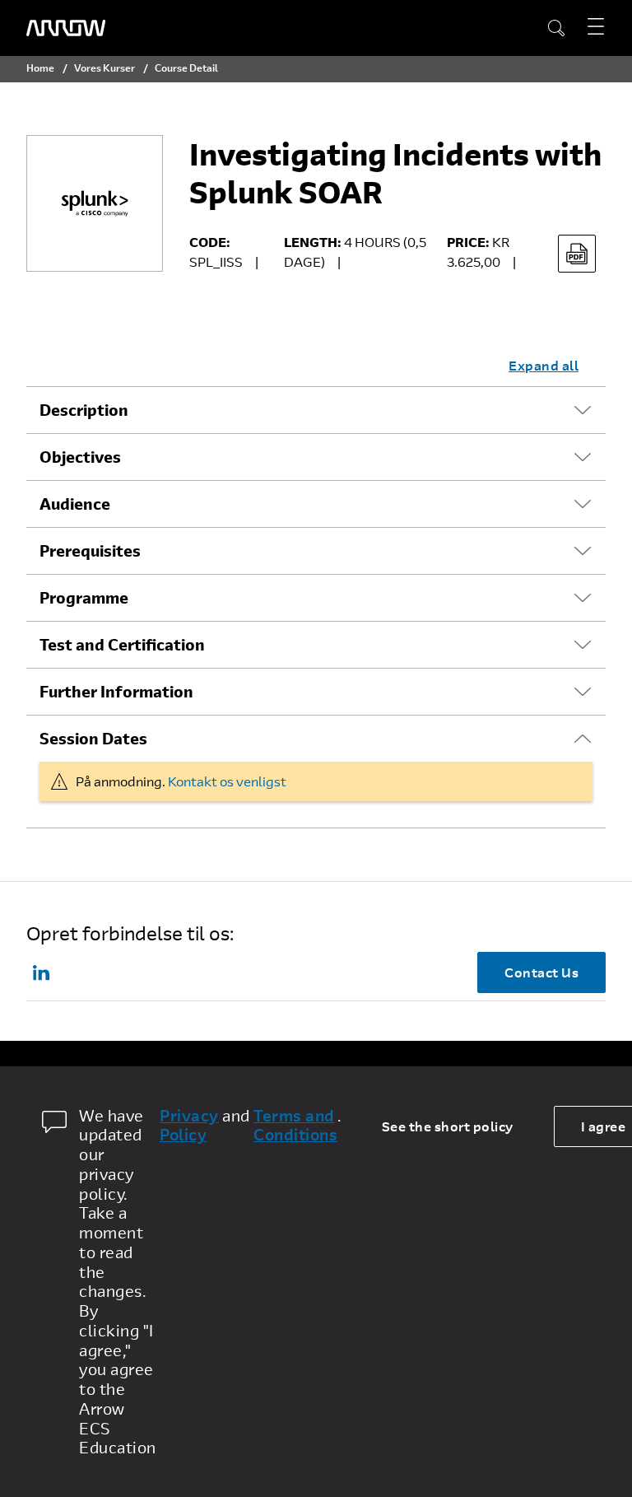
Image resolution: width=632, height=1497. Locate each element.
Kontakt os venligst (227, 781)
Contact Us (541, 972)
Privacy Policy (189, 1125)
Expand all (544, 365)
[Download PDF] (577, 254)
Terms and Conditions (295, 1125)
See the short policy (448, 1126)
